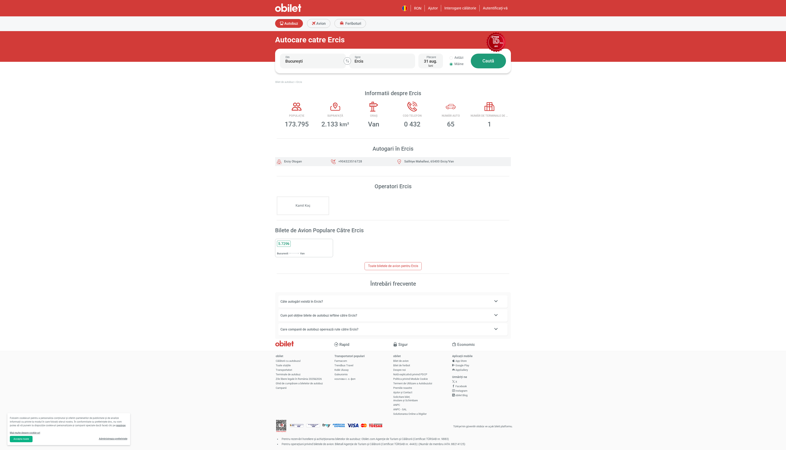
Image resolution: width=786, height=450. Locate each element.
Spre (357, 57)
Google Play (462, 365)
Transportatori (284, 369)
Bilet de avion (401, 360)
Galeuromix (341, 374)
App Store (461, 360)
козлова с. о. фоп (345, 378)
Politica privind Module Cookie (410, 378)
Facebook (461, 386)
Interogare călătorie (460, 8)
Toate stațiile (283, 365)
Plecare (431, 57)
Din (288, 57)
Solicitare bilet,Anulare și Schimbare (405, 398)
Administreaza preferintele (113, 438)
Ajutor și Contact (402, 392)
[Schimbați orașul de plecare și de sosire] (347, 61)
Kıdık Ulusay (341, 369)
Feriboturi (352, 23)
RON (417, 8)
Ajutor (433, 8)
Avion (320, 23)
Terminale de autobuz (288, 374)
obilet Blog (461, 395)
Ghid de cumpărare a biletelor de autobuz (299, 383)
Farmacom (340, 360)
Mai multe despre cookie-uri (25, 432)
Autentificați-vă (495, 8)
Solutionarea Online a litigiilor (410, 413)
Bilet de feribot (401, 365)
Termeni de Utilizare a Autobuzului (412, 383)
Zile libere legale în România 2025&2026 (299, 378)
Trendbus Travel (343, 365)
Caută (488, 60)
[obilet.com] (298, 11)
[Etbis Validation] (281, 427)
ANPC (396, 404)
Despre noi (399, 369)
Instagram (461, 390)
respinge (120, 425)
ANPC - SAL (400, 409)
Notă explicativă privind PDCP (410, 374)
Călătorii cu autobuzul (288, 360)
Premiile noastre (402, 387)
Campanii (281, 387)
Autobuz (290, 23)
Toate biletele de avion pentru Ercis (393, 266)
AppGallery (461, 369)
